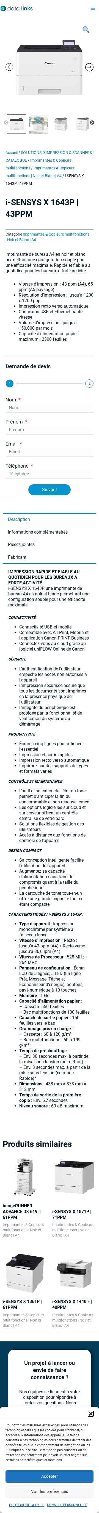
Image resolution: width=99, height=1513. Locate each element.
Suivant (49, 489)
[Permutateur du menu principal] (93, 8)
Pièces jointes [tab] (21, 544)
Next (92, 123)
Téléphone (18, 466)
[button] (91, 1413)
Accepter (49, 1476)
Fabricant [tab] (17, 557)
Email (12, 444)
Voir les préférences (49, 1491)
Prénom (15, 422)
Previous (6, 123)
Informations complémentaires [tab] (38, 532)
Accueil (12, 152)
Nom (11, 400)
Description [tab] (19, 519)
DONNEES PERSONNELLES (67, 1505)
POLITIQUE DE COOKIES (26, 1505)
